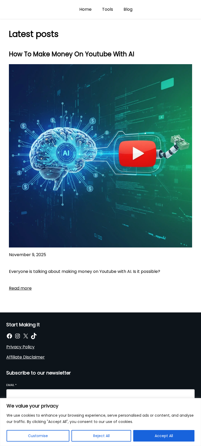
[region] (100, 422)
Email (11, 385)
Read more (20, 288)
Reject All (101, 435)
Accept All (164, 435)
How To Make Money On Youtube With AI (71, 54)
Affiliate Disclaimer (25, 357)
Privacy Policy (20, 347)
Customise (38, 435)
